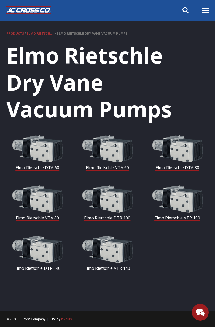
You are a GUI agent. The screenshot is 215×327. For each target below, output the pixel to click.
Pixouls (66, 319)
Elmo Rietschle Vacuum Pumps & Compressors (40, 33)
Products (15, 33)
